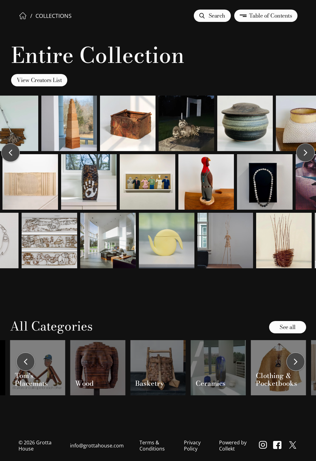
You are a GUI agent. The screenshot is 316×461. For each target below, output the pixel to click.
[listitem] (37, 368)
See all (288, 327)
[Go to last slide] (25, 362)
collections (53, 16)
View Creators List (39, 80)
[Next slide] (295, 362)
